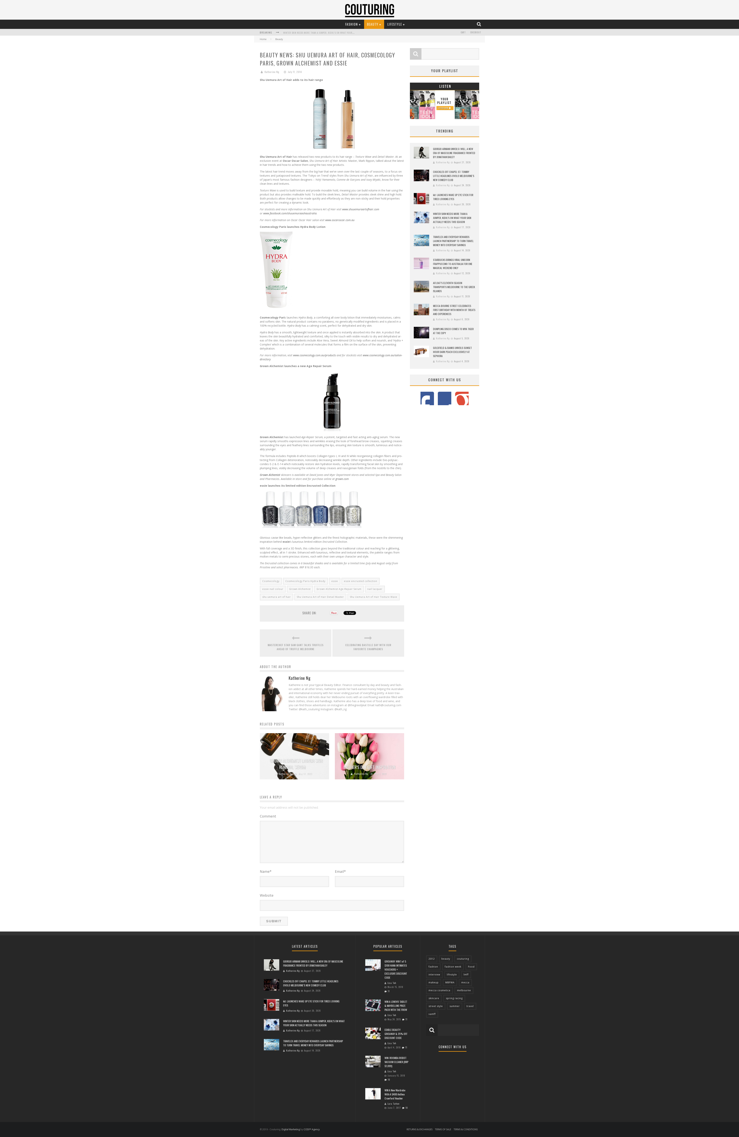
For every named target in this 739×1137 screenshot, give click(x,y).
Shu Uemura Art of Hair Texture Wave (373, 597)
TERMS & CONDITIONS (466, 1129)
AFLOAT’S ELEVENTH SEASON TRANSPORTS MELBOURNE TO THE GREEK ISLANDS (454, 287)
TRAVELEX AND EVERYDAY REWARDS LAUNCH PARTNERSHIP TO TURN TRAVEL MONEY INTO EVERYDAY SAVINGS (453, 241)
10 (389, 1079)
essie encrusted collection (360, 581)
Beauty (372, 24)
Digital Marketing (291, 1129)
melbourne (464, 990)
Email (340, 871)
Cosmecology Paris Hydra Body (305, 581)
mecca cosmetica (439, 990)
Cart (463, 32)
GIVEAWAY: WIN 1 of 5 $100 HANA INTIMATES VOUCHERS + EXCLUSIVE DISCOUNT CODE (396, 969)
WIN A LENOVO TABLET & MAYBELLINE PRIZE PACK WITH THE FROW (396, 1005)
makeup (434, 982)
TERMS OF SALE (443, 1129)
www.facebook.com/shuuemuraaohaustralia (290, 213)
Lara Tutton (394, 1103)
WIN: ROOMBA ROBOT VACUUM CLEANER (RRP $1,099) (396, 1062)
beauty (445, 958)
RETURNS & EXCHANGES (419, 1129)
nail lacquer (374, 589)
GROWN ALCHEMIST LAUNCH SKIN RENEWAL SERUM (296, 764)
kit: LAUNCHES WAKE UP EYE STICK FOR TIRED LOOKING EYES (453, 197)
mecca (465, 982)
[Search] (479, 24)
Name (266, 871)
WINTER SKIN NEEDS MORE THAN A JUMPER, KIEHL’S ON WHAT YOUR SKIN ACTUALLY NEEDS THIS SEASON (336, 32)
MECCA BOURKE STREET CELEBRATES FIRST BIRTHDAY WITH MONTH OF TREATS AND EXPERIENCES (454, 310)
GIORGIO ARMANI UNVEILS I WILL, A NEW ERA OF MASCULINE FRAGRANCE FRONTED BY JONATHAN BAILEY (454, 153)
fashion (433, 966)
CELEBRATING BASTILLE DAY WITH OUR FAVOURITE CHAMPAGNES (368, 647)
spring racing (454, 998)
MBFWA (450, 982)
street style (436, 1006)
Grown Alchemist (300, 589)
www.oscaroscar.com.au (339, 220)
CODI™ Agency (312, 1129)
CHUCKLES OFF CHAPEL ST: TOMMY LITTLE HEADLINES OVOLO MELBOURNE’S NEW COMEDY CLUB (453, 176)
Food (471, 966)
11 (389, 991)
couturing (463, 958)
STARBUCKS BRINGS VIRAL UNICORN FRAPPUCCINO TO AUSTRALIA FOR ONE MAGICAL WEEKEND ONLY (452, 264)
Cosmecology (270, 581)
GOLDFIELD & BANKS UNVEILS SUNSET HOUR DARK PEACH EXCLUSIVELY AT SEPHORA (452, 352)
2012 (432, 958)
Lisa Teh (392, 982)
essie (334, 581)
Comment (268, 816)
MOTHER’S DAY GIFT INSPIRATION (369, 767)
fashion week (453, 966)
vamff (432, 1014)
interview (434, 974)
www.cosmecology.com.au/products (314, 355)
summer (455, 1006)
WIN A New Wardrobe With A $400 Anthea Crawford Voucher (395, 1094)
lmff (466, 974)
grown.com (342, 479)
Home (263, 39)
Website (266, 895)
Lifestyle (394, 24)
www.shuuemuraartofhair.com (360, 209)
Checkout (475, 32)
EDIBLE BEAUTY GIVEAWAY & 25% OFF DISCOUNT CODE (396, 1034)
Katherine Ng (272, 72)
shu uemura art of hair (276, 597)
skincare (434, 998)
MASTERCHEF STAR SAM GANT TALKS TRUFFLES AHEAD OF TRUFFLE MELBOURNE (296, 647)
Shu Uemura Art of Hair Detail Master (320, 597)
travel (470, 1006)
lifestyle (452, 974)
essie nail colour (272, 589)
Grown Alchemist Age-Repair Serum (339, 589)
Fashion (351, 24)
